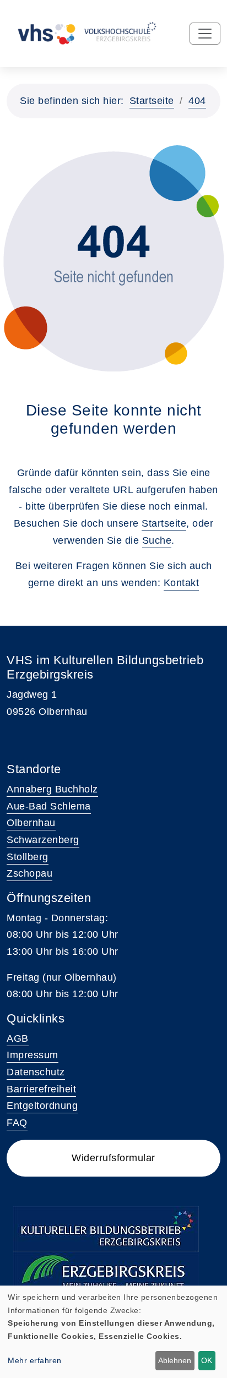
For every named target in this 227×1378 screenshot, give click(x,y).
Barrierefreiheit (41, 1089)
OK (206, 1360)
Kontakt (181, 582)
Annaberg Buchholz (52, 789)
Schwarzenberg (43, 839)
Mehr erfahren (35, 1360)
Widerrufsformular (113, 1157)
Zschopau (29, 873)
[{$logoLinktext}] (85, 33)
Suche (157, 540)
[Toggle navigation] (205, 34)
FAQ (17, 1122)
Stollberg (27, 856)
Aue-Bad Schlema (49, 806)
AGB (18, 1038)
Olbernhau (31, 822)
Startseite (151, 100)
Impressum (32, 1054)
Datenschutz (36, 1072)
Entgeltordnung (42, 1105)
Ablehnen (174, 1360)
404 (197, 100)
